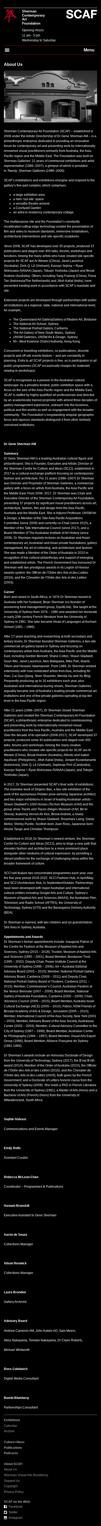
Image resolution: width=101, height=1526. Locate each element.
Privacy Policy (14, 1492)
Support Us (12, 1481)
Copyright (11, 1486)
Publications (13, 1448)
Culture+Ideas (14, 1442)
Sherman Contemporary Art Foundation (33, 17)
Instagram (16, 1518)
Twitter (13, 1512)
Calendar (10, 1426)
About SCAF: (13, 1464)
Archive (9, 1431)
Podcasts (11, 1453)
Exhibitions (12, 1420)
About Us (10, 1469)
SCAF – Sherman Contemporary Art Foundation (10, 16)
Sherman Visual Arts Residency (26, 1475)
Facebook (16, 1506)
